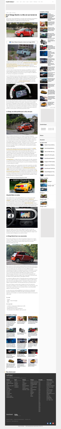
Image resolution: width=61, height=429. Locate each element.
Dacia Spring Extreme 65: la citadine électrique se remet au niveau (50, 148)
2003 (39, 411)
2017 (39, 393)
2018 (39, 392)
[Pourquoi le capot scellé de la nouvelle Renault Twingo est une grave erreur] (33, 318)
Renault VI (24, 384)
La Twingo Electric (9, 159)
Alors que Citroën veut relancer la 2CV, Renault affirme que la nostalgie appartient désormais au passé (10, 335)
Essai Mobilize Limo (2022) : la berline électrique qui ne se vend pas (50, 175)
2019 (39, 390)
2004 (39, 410)
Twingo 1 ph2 (51, 185)
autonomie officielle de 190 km (24, 81)
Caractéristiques (43, 124)
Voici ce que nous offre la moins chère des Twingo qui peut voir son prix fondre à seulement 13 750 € (11, 366)
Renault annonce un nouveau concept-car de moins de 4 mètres (32, 355)
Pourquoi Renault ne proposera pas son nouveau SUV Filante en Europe (51, 98)
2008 (39, 405)
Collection (8, 394)
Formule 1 (16, 381)
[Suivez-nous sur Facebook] (47, 423)
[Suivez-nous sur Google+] (52, 423)
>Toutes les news (52, 107)
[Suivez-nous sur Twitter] (50, 423)
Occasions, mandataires (51, 385)
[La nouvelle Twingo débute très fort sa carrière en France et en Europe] (22, 318)
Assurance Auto (49, 398)
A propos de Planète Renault (19, 419)
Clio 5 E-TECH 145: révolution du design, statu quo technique (50, 151)
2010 (39, 402)
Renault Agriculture (25, 385)
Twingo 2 (42, 192)
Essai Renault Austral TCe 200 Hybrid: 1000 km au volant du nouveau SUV (50, 158)
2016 (39, 394)
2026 (39, 381)
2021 (39, 388)
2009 (39, 403)
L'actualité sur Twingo (44, 12)
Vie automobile (49, 383)
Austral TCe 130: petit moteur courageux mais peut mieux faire (50, 155)
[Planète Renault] (10, 2)
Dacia (31, 388)
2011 (39, 401)
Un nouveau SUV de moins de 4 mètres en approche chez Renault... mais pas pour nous (51, 69)
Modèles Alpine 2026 (10, 385)
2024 (39, 384)
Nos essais (8, 390)
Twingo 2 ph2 (43, 199)
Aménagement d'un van (51, 393)
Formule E (16, 384)
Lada (31, 394)
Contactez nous (27, 419)
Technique (8, 388)
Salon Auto (48, 396)
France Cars (8, 421)
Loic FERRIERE (9, 37)
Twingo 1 (50, 181)
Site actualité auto (15, 421)
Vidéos (42, 1)
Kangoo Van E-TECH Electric (50, 165)
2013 (39, 398)
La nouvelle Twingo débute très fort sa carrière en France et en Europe (22, 322)
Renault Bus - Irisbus (25, 389)
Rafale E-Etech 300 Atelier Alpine (50, 144)
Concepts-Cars (9, 393)
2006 (39, 407)
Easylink (30, 199)
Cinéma (48, 394)
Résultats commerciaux (34, 381)
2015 (39, 396)
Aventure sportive (25, 388)
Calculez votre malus (50, 381)
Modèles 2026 (8, 381)
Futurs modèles (9, 389)
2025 (39, 383)
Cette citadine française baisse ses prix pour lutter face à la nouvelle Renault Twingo (51, 47)
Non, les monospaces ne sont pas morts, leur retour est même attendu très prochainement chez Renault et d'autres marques (51, 17)
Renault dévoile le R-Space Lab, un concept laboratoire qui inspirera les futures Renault (51, 74)
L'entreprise (24, 383)
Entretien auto (49, 384)
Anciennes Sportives (9, 397)
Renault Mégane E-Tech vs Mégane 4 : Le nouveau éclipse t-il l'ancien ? (50, 171)
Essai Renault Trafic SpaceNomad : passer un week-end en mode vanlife (50, 168)
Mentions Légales (9, 419)
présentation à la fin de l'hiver (12, 66)
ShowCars (8, 392)
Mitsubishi (32, 392)
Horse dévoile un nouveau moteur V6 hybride (51, 40)
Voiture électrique (50, 389)
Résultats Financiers (33, 383)
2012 (39, 399)
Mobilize (31, 393)
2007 (39, 406)
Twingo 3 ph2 (43, 206)
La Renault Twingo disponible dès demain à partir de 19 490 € (32, 364)
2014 (39, 397)
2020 (39, 389)
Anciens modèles (9, 396)
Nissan (31, 390)
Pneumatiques (49, 397)
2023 (39, 385)
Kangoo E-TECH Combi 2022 (50, 161)
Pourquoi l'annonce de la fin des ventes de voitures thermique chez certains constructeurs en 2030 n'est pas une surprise (21, 345)
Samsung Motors (33, 389)
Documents (42, 139)
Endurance (16, 383)
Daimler (31, 396)
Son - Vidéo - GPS (50, 399)
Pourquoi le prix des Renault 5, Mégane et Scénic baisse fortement (21, 355)
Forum (39, 1)
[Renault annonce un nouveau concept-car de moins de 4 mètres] (33, 351)
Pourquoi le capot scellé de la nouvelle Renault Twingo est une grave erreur (33, 322)
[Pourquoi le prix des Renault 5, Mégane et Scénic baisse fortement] (22, 351)
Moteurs (41, 135)
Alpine (23, 381)
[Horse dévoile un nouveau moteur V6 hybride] (22, 330)
